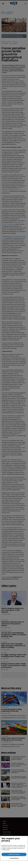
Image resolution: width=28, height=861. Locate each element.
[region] (14, 848)
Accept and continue (14, 854)
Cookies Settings (14, 858)
